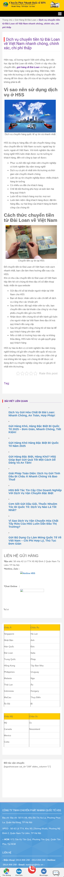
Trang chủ (7, 20)
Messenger (44, 875)
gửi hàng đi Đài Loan (28, 67)
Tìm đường (6, 875)
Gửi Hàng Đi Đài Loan (25, 20)
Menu (32, 14)
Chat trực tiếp (56, 872)
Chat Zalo (19, 875)
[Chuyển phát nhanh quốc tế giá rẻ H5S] (32, 4)
